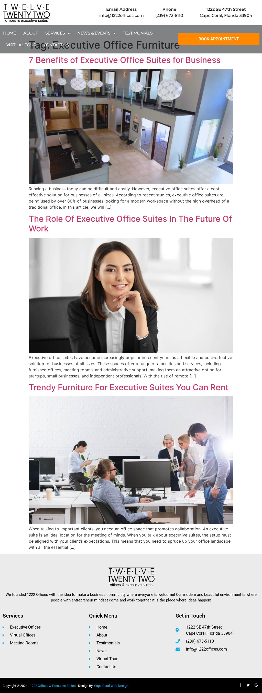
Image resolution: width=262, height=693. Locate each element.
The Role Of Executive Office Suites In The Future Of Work (130, 223)
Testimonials (137, 33)
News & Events (94, 33)
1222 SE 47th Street (226, 9)
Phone (169, 9)
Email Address (121, 9)
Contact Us (56, 44)
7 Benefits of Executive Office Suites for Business (125, 60)
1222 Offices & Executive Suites (53, 686)
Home (9, 33)
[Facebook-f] (240, 685)
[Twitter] (248, 685)
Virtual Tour (21, 44)
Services (55, 33)
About (30, 33)
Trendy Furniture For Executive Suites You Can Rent (128, 387)
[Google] (256, 685)
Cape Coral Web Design (111, 686)
